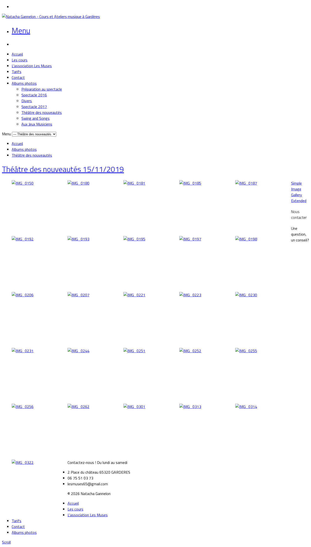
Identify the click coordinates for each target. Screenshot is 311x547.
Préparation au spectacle (41, 89)
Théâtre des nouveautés (41, 112)
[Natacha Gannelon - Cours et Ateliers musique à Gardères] (51, 16)
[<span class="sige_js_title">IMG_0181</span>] (134, 183)
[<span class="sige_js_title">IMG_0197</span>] (190, 239)
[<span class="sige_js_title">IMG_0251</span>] (134, 351)
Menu (21, 30)
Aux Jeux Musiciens (36, 124)
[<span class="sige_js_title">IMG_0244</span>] (78, 351)
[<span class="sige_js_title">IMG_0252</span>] (190, 351)
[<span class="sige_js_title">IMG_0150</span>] (23, 183)
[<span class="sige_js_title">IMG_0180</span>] (78, 183)
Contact (18, 77)
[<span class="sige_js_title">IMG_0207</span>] (78, 295)
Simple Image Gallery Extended (298, 192)
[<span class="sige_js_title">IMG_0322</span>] (23, 462)
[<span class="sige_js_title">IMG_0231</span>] (23, 351)
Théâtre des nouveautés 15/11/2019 (63, 169)
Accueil (17, 54)
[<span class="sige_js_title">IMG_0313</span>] (190, 407)
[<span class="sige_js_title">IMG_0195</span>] (134, 239)
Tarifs (16, 72)
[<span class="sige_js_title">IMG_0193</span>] (78, 239)
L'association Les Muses (32, 66)
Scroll (6, 542)
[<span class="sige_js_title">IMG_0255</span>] (246, 351)
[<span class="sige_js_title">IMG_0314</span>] (246, 407)
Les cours (19, 60)
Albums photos (24, 83)
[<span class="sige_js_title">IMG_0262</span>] (78, 407)
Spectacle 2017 (34, 107)
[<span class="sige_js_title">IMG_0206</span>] (23, 295)
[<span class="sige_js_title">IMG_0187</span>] (246, 183)
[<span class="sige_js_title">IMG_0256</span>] (23, 407)
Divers (26, 101)
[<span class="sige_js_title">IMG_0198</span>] (246, 239)
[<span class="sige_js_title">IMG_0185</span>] (190, 183)
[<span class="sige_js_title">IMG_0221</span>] (134, 295)
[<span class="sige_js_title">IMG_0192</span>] (23, 239)
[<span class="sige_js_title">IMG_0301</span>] (134, 407)
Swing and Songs (35, 118)
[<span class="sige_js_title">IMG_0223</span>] (190, 295)
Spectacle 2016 (34, 95)
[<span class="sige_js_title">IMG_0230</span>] (246, 295)
